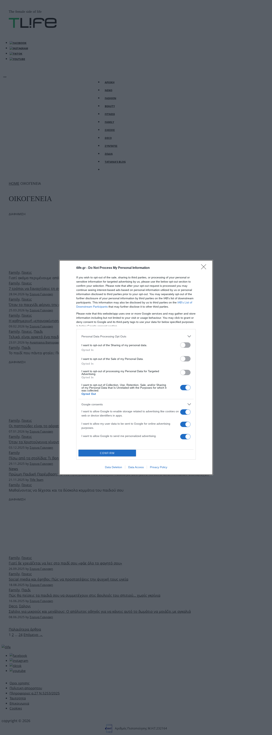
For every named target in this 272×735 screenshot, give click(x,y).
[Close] (205, 268)
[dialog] (136, 367)
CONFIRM (107, 453)
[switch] (185, 345)
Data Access (136, 467)
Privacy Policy (158, 467)
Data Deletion (113, 467)
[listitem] (136, 336)
